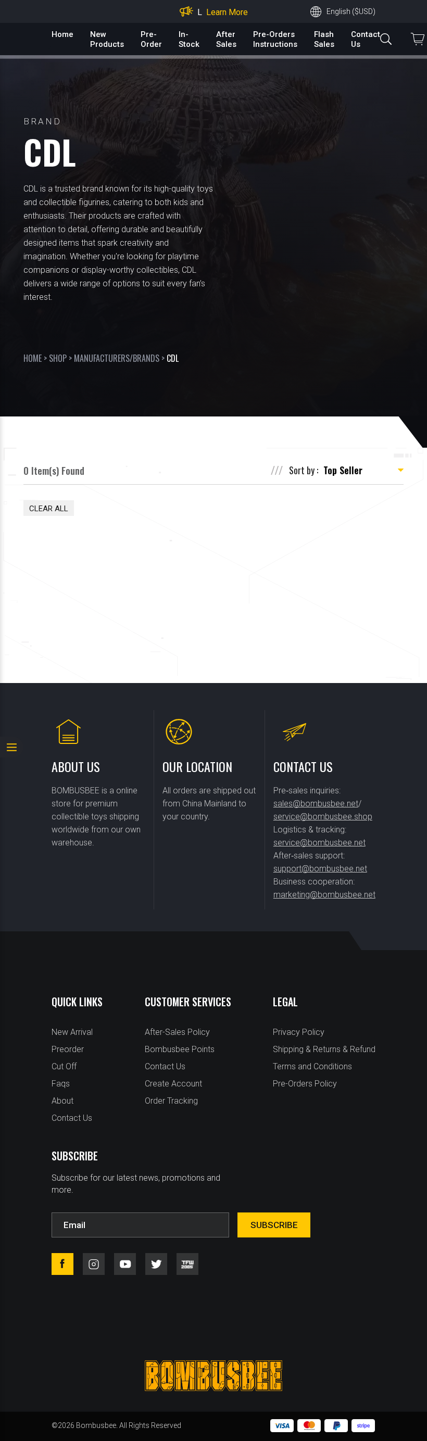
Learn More (227, 12)
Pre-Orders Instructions (275, 39)
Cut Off (64, 1066)
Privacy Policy (298, 1032)
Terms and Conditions (312, 1066)
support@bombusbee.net (320, 869)
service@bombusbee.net (319, 843)
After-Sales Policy (177, 1032)
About (62, 1101)
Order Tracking (171, 1101)
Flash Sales (324, 39)
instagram (94, 1264)
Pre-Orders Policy (305, 1084)
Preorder (68, 1049)
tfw (187, 1264)
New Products (107, 39)
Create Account (173, 1084)
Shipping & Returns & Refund (324, 1049)
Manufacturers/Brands (116, 358)
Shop (58, 358)
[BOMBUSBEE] (213, 1375)
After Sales (226, 39)
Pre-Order (151, 39)
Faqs (61, 1084)
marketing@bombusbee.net (324, 895)
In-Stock (189, 39)
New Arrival (72, 1032)
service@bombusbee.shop (322, 816)
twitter (156, 1264)
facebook (62, 1264)
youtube (125, 1264)
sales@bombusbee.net (315, 803)
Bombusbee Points (180, 1049)
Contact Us (72, 1118)
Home (62, 34)
